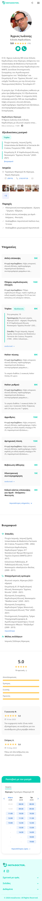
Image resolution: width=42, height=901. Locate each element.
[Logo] (10, 3)
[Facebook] (4, 871)
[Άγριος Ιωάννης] (22, 126)
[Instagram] (7, 871)
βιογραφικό (8, 161)
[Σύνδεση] (32, 3)
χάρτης (10, 178)
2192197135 (23, 178)
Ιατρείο (8, 787)
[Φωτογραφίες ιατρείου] (6, 188)
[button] (38, 799)
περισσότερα (10, 631)
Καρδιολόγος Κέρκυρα (11, 117)
